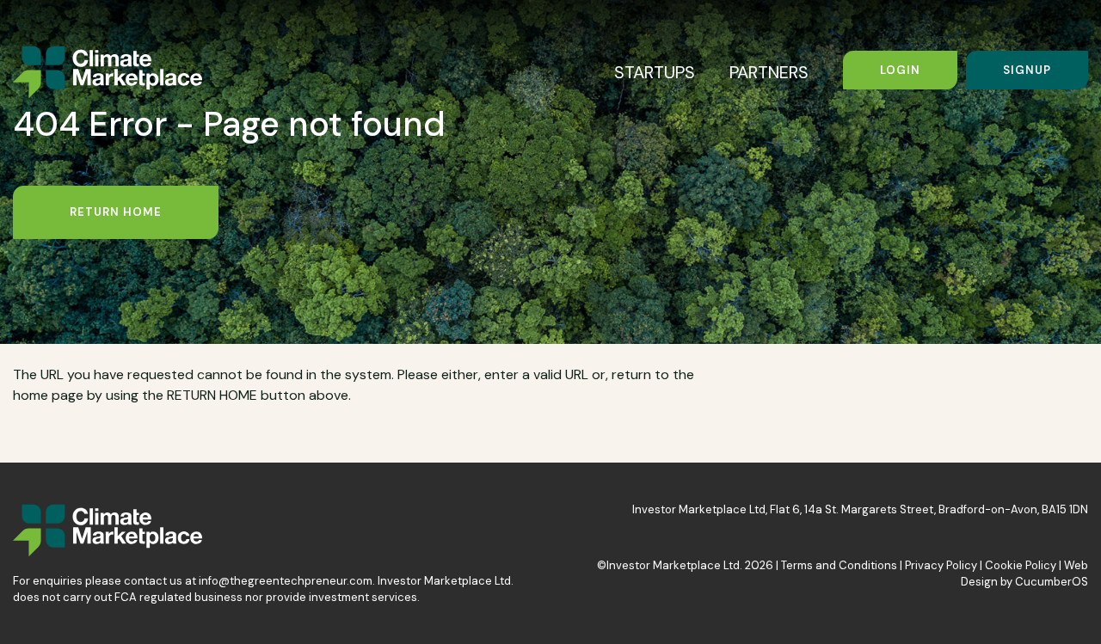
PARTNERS (769, 72)
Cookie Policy (1020, 565)
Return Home (116, 212)
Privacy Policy (941, 565)
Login (900, 70)
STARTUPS (654, 72)
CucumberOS (1051, 581)
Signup (1027, 70)
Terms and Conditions (839, 565)
